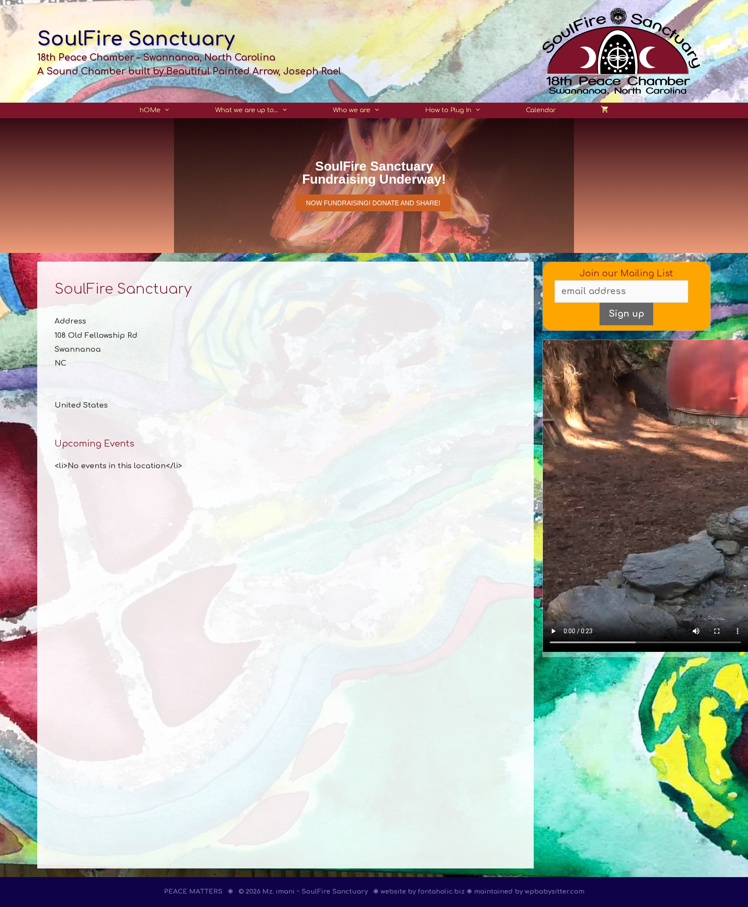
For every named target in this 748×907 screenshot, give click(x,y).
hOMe (150, 110)
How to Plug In (448, 110)
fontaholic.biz (441, 891)
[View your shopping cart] (604, 110)
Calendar (541, 110)
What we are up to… (246, 110)
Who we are (352, 110)
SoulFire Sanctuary (136, 39)
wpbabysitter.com (554, 891)
